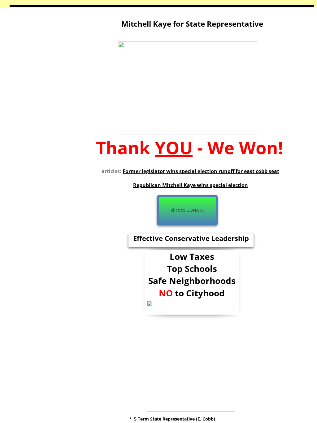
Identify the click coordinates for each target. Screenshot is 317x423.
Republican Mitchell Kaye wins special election (190, 185)
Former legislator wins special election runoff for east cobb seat (201, 171)
